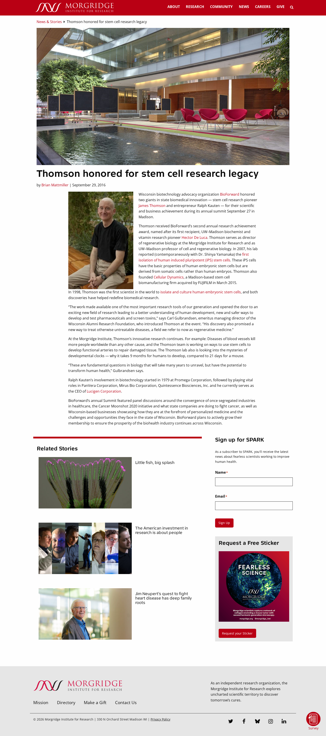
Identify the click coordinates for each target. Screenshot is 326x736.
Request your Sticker (237, 633)
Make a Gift (95, 702)
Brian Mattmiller (55, 185)
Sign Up (224, 523)
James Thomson (152, 205)
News (244, 6)
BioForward (229, 194)
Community (221, 6)
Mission (40, 702)
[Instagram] (271, 721)
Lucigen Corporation (104, 391)
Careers (263, 6)
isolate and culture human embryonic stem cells (200, 292)
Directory (66, 702)
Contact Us (126, 702)
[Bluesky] (257, 721)
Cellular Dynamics (169, 277)
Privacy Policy (160, 719)
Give (281, 6)
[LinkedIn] (284, 721)
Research (195, 6)
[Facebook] (244, 721)
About (173, 6)
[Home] (74, 8)
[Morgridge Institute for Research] (77, 696)
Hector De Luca (194, 237)
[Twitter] (231, 721)
